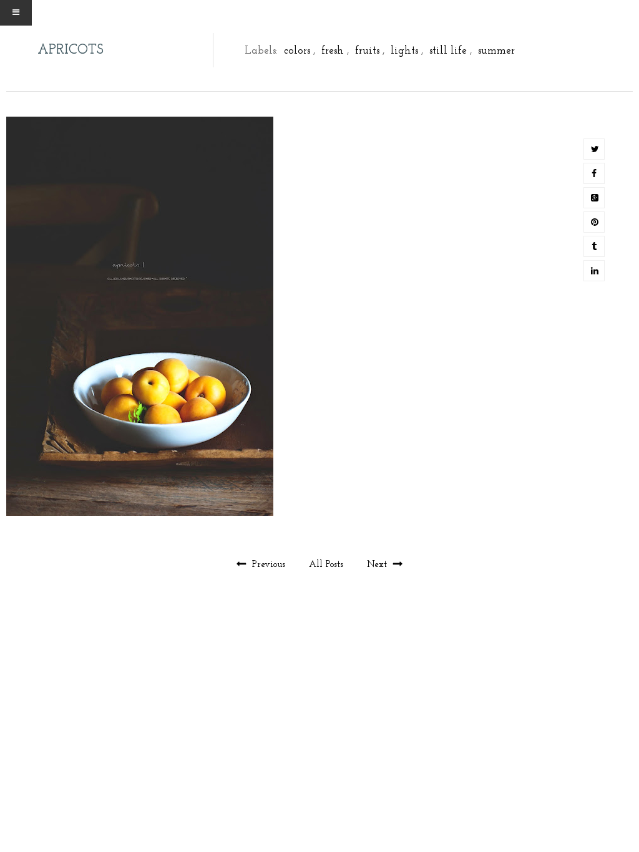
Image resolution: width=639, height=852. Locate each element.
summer (496, 51)
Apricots (70, 50)
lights (404, 51)
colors (297, 51)
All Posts (327, 564)
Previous (268, 564)
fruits (367, 51)
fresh (332, 51)
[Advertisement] (319, 686)
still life (448, 51)
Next (378, 564)
